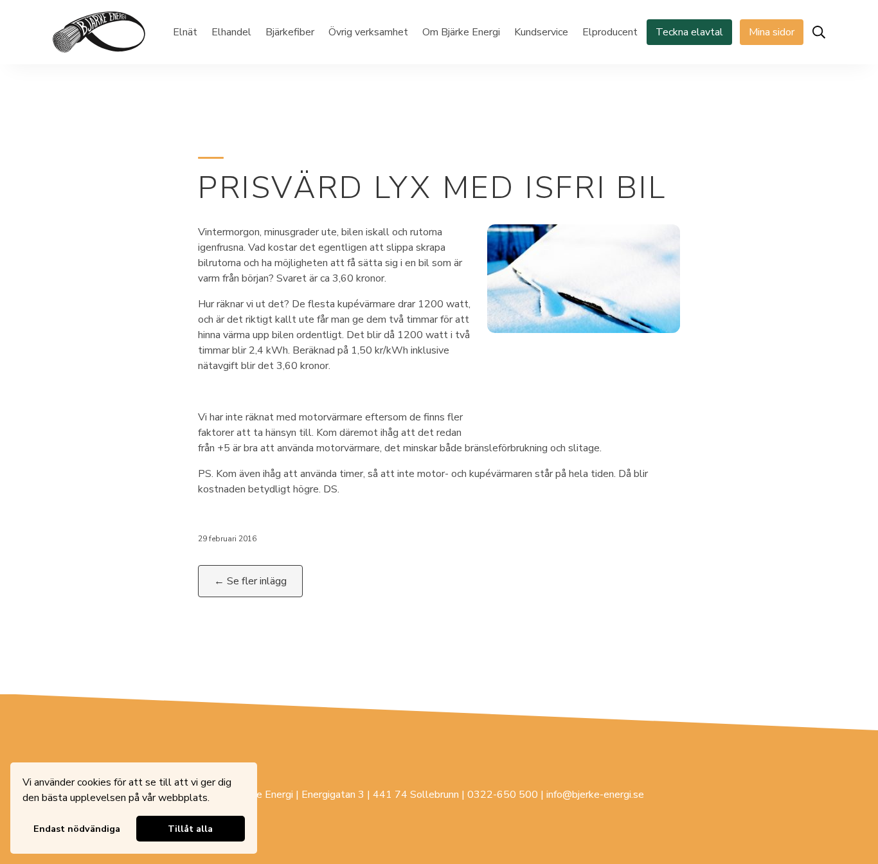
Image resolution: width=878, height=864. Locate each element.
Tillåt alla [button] (190, 828)
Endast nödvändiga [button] (76, 828)
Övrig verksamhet (368, 32)
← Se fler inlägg (250, 581)
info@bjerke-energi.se (595, 795)
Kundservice (541, 32)
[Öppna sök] (818, 32)
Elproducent (610, 32)
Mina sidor (771, 32)
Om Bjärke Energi (461, 32)
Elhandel (231, 32)
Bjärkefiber (289, 32)
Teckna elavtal (689, 32)
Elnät (185, 32)
